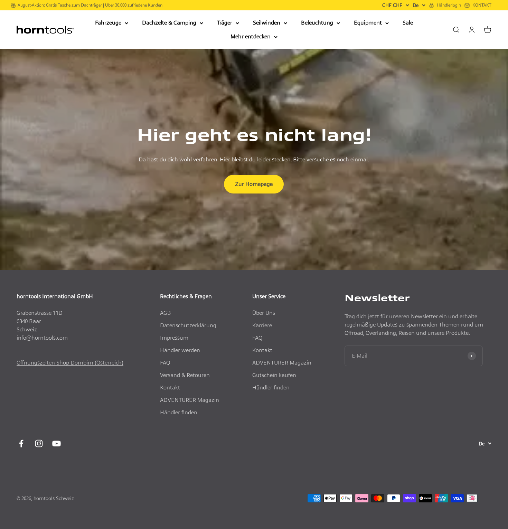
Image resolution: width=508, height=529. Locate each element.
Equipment (368, 23)
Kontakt (170, 387)
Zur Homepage (254, 184)
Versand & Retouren (185, 375)
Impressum (174, 338)
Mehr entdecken (251, 36)
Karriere (262, 325)
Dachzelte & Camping (169, 23)
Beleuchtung (317, 23)
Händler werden (180, 350)
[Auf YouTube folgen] (56, 443)
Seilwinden (266, 23)
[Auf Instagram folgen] (39, 443)
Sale (408, 23)
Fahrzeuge (108, 23)
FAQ (165, 363)
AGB (165, 313)
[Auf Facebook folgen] (21, 443)
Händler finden (178, 412)
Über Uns (263, 313)
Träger (224, 23)
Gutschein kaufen (274, 375)
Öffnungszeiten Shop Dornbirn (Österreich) (70, 363)
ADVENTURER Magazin (189, 400)
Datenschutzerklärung (188, 325)
